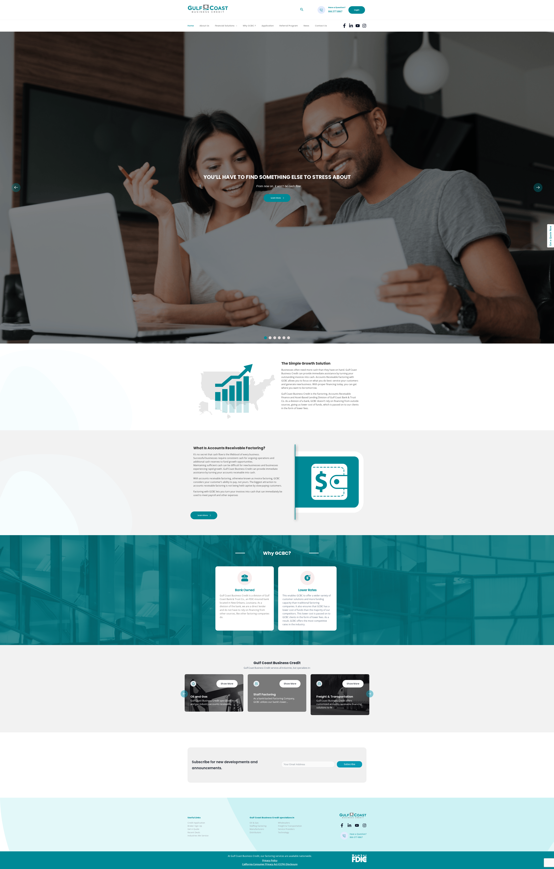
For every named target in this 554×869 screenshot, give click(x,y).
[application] (235, 25)
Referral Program (288, 25)
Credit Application (196, 822)
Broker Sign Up (195, 826)
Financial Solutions (224, 25)
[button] (265, 337)
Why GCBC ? (249, 25)
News (306, 25)
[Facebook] (344, 26)
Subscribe (349, 764)
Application (268, 25)
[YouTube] (357, 26)
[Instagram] (364, 26)
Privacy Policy (269, 860)
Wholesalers (284, 822)
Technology (283, 832)
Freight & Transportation (290, 826)
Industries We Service (198, 835)
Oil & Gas (254, 822)
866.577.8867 (335, 11)
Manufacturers (257, 829)
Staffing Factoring (258, 826)
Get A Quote (193, 829)
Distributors (255, 832)
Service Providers (286, 829)
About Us (204, 25)
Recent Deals (194, 832)
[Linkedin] (351, 26)
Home (191, 25)
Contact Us (321, 25)
